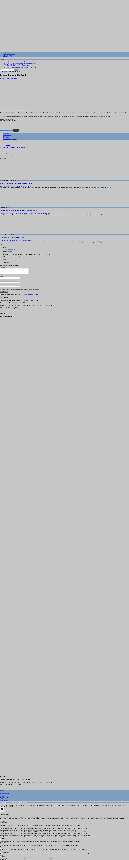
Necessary (4, 822)
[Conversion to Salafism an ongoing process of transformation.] (12, 206)
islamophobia (6, 137)
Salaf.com (2, 796)
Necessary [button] (2, 821)
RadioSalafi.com (4, 800)
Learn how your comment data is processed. (28, 294)
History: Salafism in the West (33, 213)
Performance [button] (3, 842)
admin (8, 78)
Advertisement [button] (3, 851)
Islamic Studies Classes (8, 55)
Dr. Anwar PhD (11, 186)
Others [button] (1, 855)
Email (1, 280)
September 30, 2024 (4, 240)
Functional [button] (2, 838)
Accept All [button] (10, 806)
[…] (110, 187)
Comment (2, 267)
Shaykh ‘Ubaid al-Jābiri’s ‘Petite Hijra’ (12, 237)
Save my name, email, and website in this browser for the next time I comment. (20, 289)
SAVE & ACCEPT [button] (4, 859)
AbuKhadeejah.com (4, 793)
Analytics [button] (2, 846)
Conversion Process (21, 213)
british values (6, 133)
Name (1, 276)
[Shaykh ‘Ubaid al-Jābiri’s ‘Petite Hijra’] (12, 233)
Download (16, 130)
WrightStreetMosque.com (6, 798)
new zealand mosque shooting (10, 139)
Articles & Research (7, 56)
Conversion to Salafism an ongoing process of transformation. (19, 210)
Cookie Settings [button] (3, 806)
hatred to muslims (7, 135)
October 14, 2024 (4, 213)
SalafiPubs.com (3, 794)
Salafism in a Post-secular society (23, 186)
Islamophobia (13, 78)
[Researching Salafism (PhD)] (56, 50)
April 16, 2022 (3, 78)
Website (2, 284)
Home (4, 52)
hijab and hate (6, 136)
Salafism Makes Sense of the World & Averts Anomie (16, 183)
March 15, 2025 (4, 186)
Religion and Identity (45, 213)
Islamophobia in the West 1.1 (6, 130)
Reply (4, 259)
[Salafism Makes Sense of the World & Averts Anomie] (12, 179)
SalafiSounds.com (4, 797)
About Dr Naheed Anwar (9, 54)
